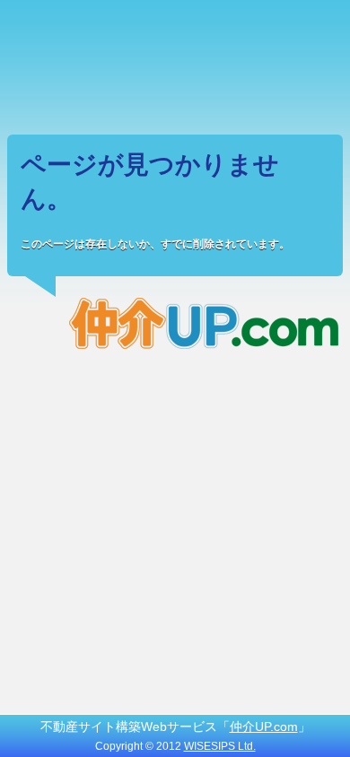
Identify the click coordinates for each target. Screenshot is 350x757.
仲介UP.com (264, 726)
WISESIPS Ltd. (220, 746)
